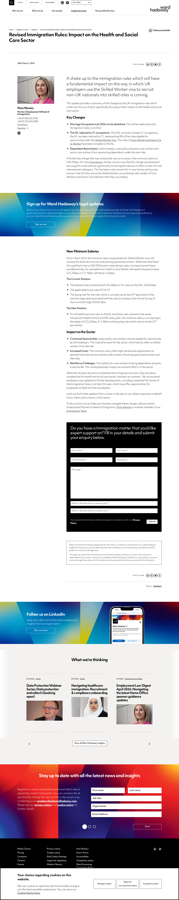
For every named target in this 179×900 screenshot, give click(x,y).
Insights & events (78, 11)
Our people (57, 11)
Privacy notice (53, 849)
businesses (96, 162)
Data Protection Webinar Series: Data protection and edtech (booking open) (44, 691)
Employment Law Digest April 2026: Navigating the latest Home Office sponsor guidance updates (133, 693)
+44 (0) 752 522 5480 (27, 121)
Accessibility (50, 2)
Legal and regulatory (57, 861)
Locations (22, 857)
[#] (11, 2)
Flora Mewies (25, 108)
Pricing (20, 853)
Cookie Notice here (28, 893)
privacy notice (43, 805)
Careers (21, 861)
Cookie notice (53, 853)
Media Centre (24, 849)
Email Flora (22, 125)
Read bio (21, 128)
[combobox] (81, 2)
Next (150, 744)
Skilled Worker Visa (105, 140)
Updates (34, 29)
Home (11, 29)
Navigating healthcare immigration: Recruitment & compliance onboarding (89, 690)
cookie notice (65, 805)
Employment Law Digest (133, 679)
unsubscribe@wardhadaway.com (57, 801)
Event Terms (82, 853)
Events (38, 679)
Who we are (17, 11)
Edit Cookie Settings (57, 857)
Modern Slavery (54, 864)
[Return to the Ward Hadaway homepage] (160, 8)
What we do (37, 11)
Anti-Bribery (82, 849)
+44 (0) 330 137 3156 (27, 118)
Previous (29, 744)
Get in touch (34, 2)
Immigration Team (76, 411)
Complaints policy (85, 861)
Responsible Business (105, 11)
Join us (20, 2)
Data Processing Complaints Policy (84, 866)
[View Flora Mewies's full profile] (35, 90)
